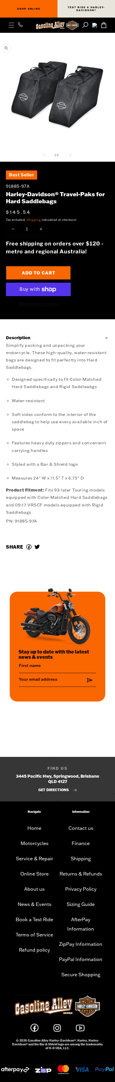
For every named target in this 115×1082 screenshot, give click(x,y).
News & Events (34, 904)
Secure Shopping (80, 974)
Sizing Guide (81, 904)
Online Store (34, 874)
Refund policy (34, 950)
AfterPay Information (80, 924)
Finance (81, 843)
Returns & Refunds (81, 874)
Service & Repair (34, 858)
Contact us (80, 828)
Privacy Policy (80, 889)
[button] (11, 25)
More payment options (38, 303)
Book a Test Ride (34, 919)
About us (34, 889)
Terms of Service (34, 935)
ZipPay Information (80, 944)
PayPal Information (80, 959)
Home (34, 828)
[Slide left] (44, 155)
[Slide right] (70, 155)
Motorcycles (34, 843)
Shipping (34, 220)
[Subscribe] (89, 680)
